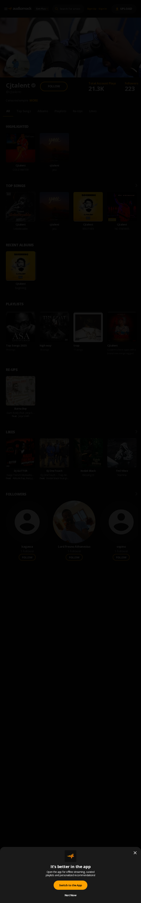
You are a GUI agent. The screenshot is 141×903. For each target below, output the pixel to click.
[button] (70, 451)
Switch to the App (70, 885)
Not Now (70, 895)
